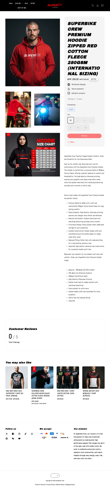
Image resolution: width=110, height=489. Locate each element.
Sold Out (84, 136)
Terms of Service (40, 484)
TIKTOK (33, 3)
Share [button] (72, 142)
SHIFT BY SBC (22, 8)
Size (68, 114)
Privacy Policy (51, 484)
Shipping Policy (70, 484)
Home (10, 3)
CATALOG (18, 3)
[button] (92, 5)
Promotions (71, 105)
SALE (26, 3)
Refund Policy (60, 484)
